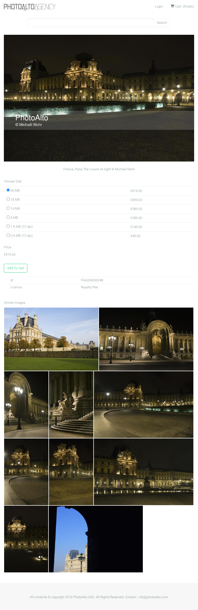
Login (159, 6)
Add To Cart (15, 268)
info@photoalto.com (153, 597)
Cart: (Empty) (184, 6)
